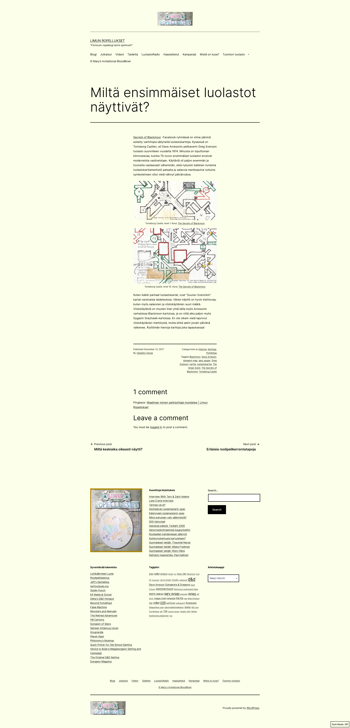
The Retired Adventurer (103, 615)
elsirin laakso (156, 593)
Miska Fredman (193, 598)
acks (151, 574)
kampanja (171, 598)
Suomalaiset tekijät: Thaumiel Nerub (169, 542)
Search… (213, 490)
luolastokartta (204, 364)
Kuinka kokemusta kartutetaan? (167, 538)
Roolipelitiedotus (99, 577)
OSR (163, 602)
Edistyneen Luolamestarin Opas (186, 589)
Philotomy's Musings (102, 640)
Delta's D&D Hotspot (102, 598)
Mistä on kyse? (209, 54)
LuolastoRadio (151, 54)
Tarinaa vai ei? (157, 504)
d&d (191, 579)
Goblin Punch (98, 590)
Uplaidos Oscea (145, 353)
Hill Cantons (97, 619)
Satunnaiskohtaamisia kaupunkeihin (169, 529)
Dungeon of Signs (100, 623)
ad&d (157, 574)
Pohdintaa (211, 353)
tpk (161, 611)
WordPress (253, 708)
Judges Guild (160, 598)
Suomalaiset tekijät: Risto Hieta (167, 550)
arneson (164, 574)
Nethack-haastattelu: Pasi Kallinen (169, 555)
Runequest (191, 603)
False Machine (98, 607)
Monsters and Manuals (103, 611)
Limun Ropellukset (107, 41)
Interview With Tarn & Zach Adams (169, 496)
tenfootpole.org (99, 586)
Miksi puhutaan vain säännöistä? (167, 517)
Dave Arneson (209, 356)
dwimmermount (164, 588)
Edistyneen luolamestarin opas (166, 513)
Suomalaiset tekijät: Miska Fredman (169, 546)
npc (151, 603)
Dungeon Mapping (101, 661)
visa (170, 616)
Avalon (170, 574)
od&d (156, 602)
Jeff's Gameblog (99, 582)
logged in (156, 427)
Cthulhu (175, 580)
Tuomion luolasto (234, 54)
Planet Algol (97, 636)
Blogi (93, 54)
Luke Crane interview (161, 500)
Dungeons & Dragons (177, 584)
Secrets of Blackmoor (147, 137)
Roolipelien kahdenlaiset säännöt (168, 534)
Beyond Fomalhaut (101, 603)
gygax (192, 593)
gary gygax (204, 360)
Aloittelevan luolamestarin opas (167, 509)
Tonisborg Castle (208, 371)
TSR (165, 611)
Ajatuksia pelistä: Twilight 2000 (167, 525)
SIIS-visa (195, 607)
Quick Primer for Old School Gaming (111, 644)
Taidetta (132, 54)
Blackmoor (194, 356)
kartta (193, 364)
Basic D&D (181, 574)
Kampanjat (189, 54)
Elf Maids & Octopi (101, 594)
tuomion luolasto (173, 611)
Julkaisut (106, 54)
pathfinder (170, 603)
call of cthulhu (165, 580)
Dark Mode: (338, 724)
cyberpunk (183, 580)
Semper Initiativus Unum (104, 628)
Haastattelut (171, 54)
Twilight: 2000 (185, 611)
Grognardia (96, 632)
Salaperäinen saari (156, 607)
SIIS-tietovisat (157, 521)
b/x (175, 574)
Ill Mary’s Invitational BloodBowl (110, 61)
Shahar (187, 607)
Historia (203, 349)
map (185, 598)
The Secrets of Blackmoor (191, 223)
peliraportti (180, 603)
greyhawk (183, 594)
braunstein (155, 580)
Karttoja (212, 349)
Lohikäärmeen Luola (101, 573)
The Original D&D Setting (104, 657)
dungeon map (190, 360)
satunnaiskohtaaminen (174, 607)
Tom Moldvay (154, 611)
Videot (119, 54)
